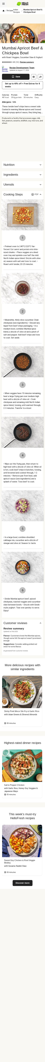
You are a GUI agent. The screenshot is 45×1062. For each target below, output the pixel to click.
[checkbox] (3, 62)
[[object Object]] (33, 76)
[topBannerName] (22, 19)
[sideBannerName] (22, 142)
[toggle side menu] (3, 3)
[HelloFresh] (22, 4)
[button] (23, 175)
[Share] (40, 76)
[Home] (3, 11)
